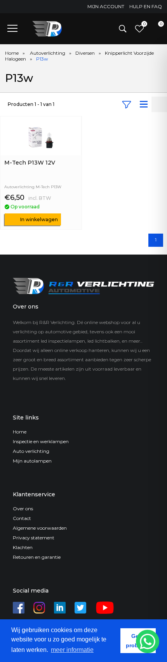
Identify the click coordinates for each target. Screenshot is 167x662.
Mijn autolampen (32, 461)
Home (12, 53)
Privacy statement (33, 538)
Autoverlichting (47, 53)
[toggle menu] (12, 27)
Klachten (23, 547)
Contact (22, 518)
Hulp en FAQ (145, 6)
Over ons (23, 508)
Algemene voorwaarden (40, 528)
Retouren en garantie (37, 557)
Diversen (85, 53)
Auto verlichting (31, 451)
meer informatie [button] (72, 649)
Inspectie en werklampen (41, 441)
